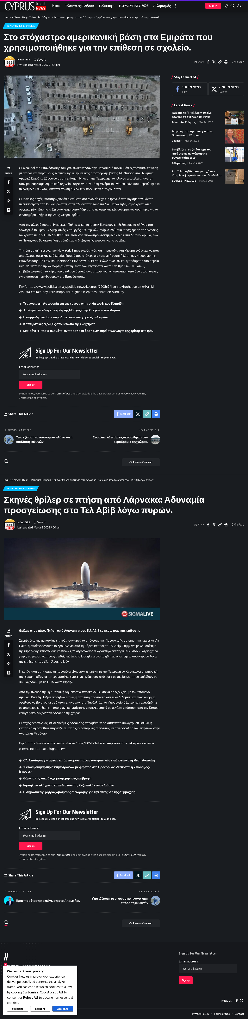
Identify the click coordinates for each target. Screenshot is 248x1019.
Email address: (29, 367)
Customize (17, 1008)
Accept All (62, 1008)
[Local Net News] (25, 6)
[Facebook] (190, 89)
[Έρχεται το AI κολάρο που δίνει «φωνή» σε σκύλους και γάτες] (234, 118)
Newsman (23, 59)
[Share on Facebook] (208, 62)
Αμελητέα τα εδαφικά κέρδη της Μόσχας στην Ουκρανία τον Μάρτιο (71, 310)
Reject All (40, 1008)
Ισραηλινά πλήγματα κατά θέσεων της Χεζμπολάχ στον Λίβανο (68, 785)
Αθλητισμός (179, 163)
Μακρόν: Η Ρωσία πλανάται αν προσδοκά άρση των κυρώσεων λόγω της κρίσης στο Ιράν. (88, 331)
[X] (226, 89)
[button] (175, 6)
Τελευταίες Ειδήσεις (21, 25)
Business (177, 140)
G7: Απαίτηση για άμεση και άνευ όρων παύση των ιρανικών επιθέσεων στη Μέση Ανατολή (89, 760)
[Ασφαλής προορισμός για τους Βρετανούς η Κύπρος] (234, 136)
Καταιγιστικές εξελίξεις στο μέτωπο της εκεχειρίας (59, 324)
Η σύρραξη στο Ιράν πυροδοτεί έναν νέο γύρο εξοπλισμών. (66, 317)
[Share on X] (214, 62)
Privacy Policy (128, 393)
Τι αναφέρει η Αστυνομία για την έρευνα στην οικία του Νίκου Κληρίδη (73, 303)
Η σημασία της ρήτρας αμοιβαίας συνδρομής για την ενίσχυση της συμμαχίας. (79, 792)
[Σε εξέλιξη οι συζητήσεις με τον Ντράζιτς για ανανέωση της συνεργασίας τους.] (234, 154)
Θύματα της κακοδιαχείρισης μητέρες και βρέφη (57, 778)
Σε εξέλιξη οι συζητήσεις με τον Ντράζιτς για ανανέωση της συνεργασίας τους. (191, 153)
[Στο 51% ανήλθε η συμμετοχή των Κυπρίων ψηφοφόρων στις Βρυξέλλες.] (234, 176)
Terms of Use (63, 393)
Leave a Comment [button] (142, 462)
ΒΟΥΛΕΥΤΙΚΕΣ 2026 (184, 180)
